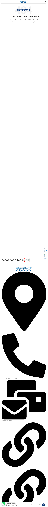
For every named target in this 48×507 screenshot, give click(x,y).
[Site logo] (23, 1)
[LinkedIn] (45, 257)
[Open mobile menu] (1, 2)
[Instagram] (45, 255)
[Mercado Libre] (45, 252)
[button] (3, 503)
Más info (39, 504)
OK (43, 504)
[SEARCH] (34, 22)
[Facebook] (45, 249)
